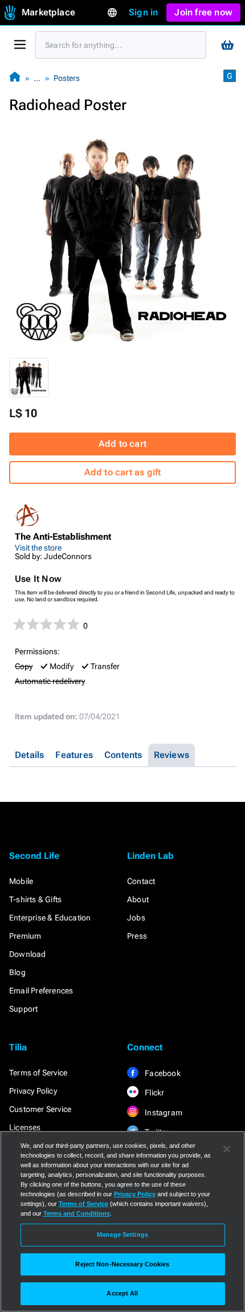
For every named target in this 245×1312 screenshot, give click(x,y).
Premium (25, 935)
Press (137, 935)
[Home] (15, 77)
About (138, 899)
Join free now (203, 12)
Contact (141, 881)
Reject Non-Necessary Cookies (122, 1264)
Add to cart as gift (122, 472)
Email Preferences (41, 990)
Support (23, 1008)
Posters (67, 78)
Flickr (153, 1092)
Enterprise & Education (50, 917)
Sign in (143, 12)
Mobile (21, 881)
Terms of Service (38, 1072)
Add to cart (122, 443)
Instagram (162, 1112)
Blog (17, 972)
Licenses (25, 1127)
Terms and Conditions (76, 1213)
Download (27, 954)
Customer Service (40, 1109)
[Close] (226, 1149)
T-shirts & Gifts (35, 899)
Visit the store (38, 547)
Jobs (136, 917)
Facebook (162, 1073)
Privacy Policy (33, 1090)
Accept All (122, 1293)
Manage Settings (122, 1234)
